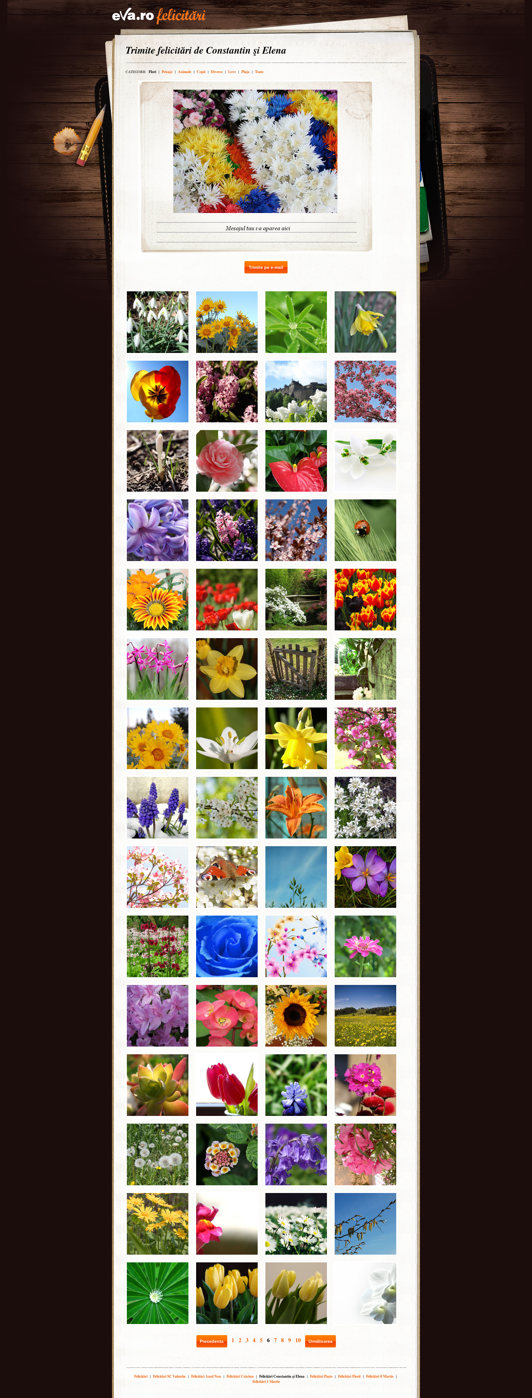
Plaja (245, 71)
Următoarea (320, 1341)
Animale (184, 71)
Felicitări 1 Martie (266, 1381)
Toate (259, 71)
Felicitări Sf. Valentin (169, 1376)
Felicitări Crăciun (240, 1376)
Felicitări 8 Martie (379, 1376)
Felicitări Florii (349, 1376)
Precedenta (212, 1341)
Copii (201, 71)
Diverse (217, 71)
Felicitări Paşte (321, 1376)
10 (298, 1340)
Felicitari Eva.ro (159, 16)
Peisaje (167, 71)
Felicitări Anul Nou (206, 1376)
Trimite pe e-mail (266, 267)
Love (232, 71)
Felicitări (140, 1376)
